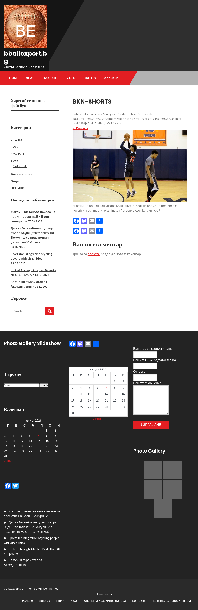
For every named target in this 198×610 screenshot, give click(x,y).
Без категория (21, 174)
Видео (15, 181)
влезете (94, 254)
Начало (27, 601)
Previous (80, 128)
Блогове (103, 594)
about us (111, 78)
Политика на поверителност (171, 601)
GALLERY (89, 78)
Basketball (20, 166)
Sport (14, 160)
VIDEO (71, 78)
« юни (8, 461)
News (74, 601)
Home (60, 601)
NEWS (30, 78)
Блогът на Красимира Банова (105, 601)
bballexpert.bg (25, 57)
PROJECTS (50, 78)
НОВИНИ (18, 188)
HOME (13, 78)
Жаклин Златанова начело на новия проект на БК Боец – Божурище (33, 216)
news (14, 146)
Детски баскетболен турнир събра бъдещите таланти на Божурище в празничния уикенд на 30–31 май (30, 527)
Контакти (138, 601)
